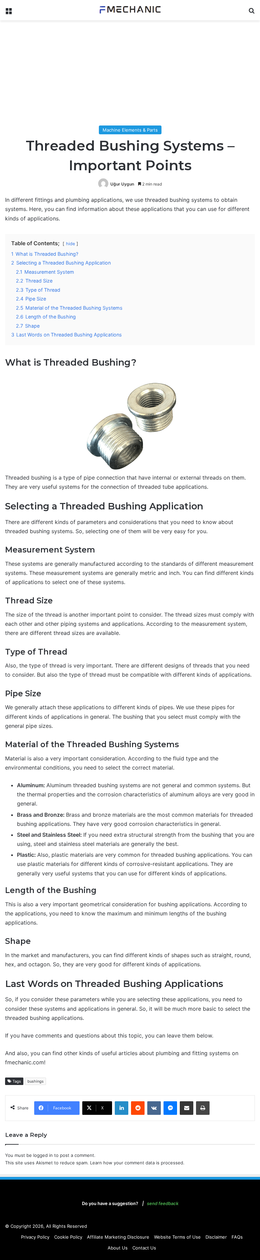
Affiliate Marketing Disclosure (118, 1237)
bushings (35, 1081)
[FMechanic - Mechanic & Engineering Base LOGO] (130, 10)
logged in (43, 1155)
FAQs (237, 1237)
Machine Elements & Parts (130, 130)
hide (70, 243)
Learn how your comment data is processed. (137, 1162)
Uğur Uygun (122, 184)
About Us (118, 1248)
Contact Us (144, 1248)
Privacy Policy (35, 1237)
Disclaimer (216, 1237)
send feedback (162, 1203)
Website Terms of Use (177, 1237)
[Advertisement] (130, 74)
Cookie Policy (68, 1237)
